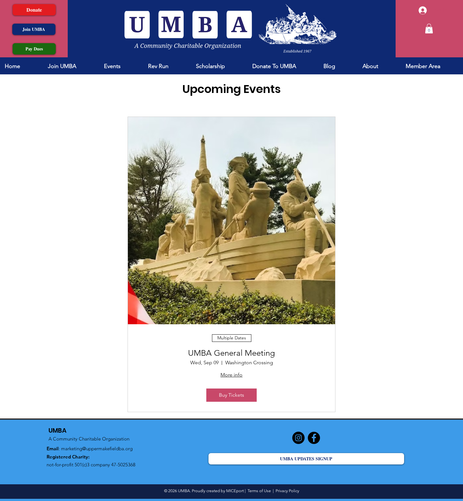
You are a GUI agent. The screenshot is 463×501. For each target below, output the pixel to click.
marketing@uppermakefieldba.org (97, 449)
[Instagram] (298, 438)
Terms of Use (259, 490)
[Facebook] (314, 438)
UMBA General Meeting (231, 353)
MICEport (235, 490)
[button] (429, 28)
